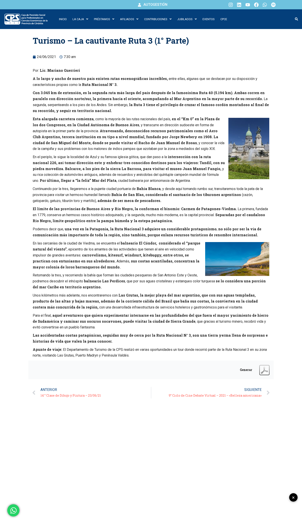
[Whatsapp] (265, 4)
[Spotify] (273, 4)
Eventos (209, 19)
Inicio (63, 19)
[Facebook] (256, 4)
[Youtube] (248, 4)
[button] (80, 19)
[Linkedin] (239, 4)
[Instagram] (230, 4)
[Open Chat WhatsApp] (13, 510)
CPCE (223, 19)
